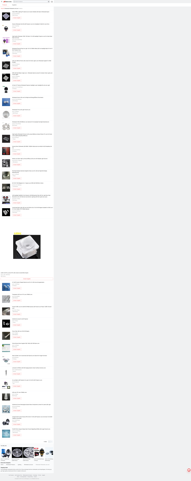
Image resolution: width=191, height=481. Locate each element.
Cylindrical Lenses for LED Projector (20, 319)
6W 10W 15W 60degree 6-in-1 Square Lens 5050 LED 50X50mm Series (27, 183)
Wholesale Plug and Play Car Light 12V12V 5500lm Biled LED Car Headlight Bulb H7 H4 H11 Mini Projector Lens (32, 49)
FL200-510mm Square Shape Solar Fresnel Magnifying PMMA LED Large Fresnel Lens (31, 429)
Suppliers (14, 5)
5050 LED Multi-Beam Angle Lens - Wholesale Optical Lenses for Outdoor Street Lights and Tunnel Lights (32, 73)
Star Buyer (35, 475)
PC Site (39, 475)
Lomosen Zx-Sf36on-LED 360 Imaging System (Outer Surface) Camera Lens (29, 368)
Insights (43, 475)
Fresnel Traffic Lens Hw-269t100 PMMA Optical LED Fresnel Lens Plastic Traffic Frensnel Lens (31, 307)
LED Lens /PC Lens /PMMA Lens (19, 392)
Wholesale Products (10, 464)
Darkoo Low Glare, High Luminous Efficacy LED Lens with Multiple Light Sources (29, 158)
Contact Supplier (16, 17)
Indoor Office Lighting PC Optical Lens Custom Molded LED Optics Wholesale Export (30, 11)
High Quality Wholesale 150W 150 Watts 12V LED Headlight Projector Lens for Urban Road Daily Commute (32, 37)
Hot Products (11, 475)
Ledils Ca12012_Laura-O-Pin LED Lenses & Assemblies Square (14, 272)
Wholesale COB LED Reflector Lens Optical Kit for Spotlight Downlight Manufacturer (30, 122)
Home (2, 464)
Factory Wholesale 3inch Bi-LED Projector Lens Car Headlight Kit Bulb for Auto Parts (30, 24)
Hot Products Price (18, 475)
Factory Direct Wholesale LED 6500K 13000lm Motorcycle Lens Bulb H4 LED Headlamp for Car (32, 147)
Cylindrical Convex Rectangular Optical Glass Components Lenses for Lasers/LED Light (31, 404)
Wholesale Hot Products (27, 475)
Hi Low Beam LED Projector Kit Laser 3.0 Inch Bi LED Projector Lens (27, 380)
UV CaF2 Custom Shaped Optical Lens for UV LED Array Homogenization (28, 282)
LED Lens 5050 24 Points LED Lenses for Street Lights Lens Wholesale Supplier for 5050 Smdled (31, 61)
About (18, 476)
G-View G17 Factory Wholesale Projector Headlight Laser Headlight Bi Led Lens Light (31, 85)
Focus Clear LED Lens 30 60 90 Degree (20, 331)
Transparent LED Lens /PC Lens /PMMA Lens (22, 294)
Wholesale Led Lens (28, 464)
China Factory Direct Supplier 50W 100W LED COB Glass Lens (25, 343)
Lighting (19, 464)
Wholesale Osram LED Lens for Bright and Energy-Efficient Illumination (27, 97)
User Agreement (23, 476)
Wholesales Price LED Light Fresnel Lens (21, 109)
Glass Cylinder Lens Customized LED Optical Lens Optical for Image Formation (29, 355)
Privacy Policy (30, 476)
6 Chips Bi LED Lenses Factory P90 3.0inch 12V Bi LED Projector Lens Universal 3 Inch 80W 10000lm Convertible (32, 417)
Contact (35, 476)
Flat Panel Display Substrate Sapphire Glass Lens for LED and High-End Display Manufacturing (29, 171)
